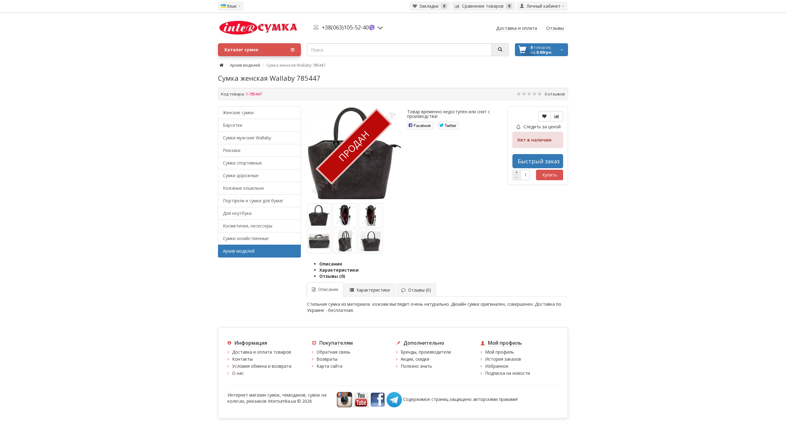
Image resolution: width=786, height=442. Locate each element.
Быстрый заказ (539, 161)
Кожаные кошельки (243, 188)
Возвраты (327, 359)
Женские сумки (238, 112)
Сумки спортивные (242, 163)
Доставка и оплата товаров (261, 352)
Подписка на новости (507, 373)
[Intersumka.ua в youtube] (361, 399)
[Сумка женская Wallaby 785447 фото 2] (371, 215)
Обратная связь (333, 352)
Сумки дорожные (241, 175)
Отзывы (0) (332, 276)
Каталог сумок (241, 49)
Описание (330, 264)
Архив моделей (245, 65)
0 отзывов (555, 94)
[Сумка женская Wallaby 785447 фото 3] (319, 241)
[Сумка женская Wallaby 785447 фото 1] (345, 215)
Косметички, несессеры (247, 226)
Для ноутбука (237, 213)
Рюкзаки (231, 150)
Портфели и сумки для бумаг (253, 201)
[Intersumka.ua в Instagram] (344, 399)
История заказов (503, 359)
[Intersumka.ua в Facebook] (377, 399)
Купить (549, 175)
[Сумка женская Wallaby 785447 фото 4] (345, 241)
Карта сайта (329, 366)
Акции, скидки (415, 359)
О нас (238, 373)
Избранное (496, 366)
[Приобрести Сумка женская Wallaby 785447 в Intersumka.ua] (319, 215)
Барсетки (232, 125)
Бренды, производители (426, 352)
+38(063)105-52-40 (345, 27)
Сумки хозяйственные (246, 238)
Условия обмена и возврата (261, 366)
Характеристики (339, 270)
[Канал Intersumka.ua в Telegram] (394, 399)
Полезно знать (416, 366)
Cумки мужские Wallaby (247, 138)
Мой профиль (499, 352)
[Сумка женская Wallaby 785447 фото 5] (371, 241)
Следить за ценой (541, 127)
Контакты (242, 359)
